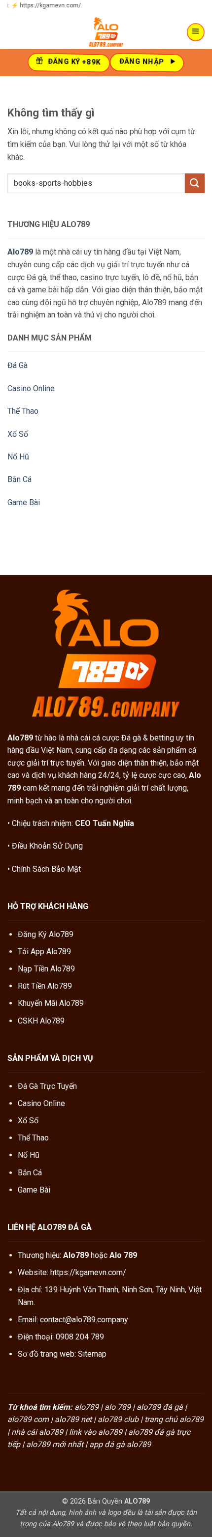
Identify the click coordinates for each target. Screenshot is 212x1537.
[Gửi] (195, 183)
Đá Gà (17, 365)
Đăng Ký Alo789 (45, 934)
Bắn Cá (19, 479)
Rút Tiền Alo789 (45, 986)
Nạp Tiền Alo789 (46, 968)
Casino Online (31, 388)
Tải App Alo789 (44, 951)
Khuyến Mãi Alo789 (51, 1003)
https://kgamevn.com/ (88, 1272)
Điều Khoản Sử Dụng (47, 846)
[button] (196, 32)
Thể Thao (22, 411)
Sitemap (92, 1354)
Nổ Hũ (18, 456)
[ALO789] (106, 32)
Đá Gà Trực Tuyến (47, 1086)
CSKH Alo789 (41, 1020)
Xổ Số (17, 434)
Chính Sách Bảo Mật (46, 869)
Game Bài (23, 502)
